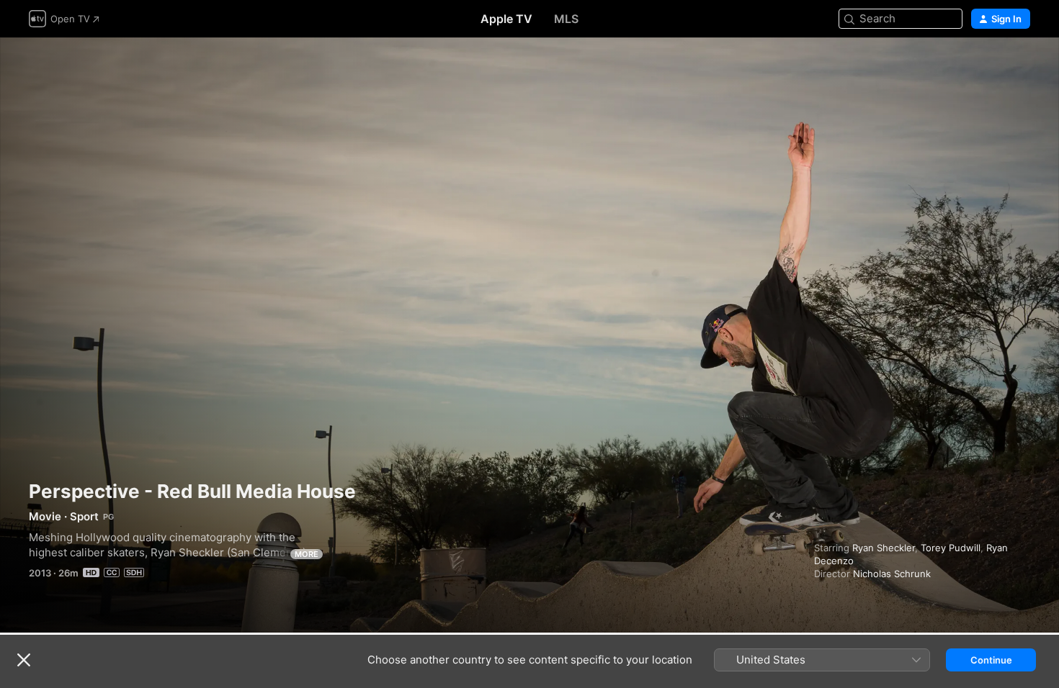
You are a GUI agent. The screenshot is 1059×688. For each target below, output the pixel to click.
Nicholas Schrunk (892, 573)
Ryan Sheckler (883, 547)
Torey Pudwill (950, 547)
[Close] (23, 659)
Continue (991, 660)
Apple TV (506, 19)
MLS (566, 19)
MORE (306, 554)
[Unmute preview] (1020, 66)
